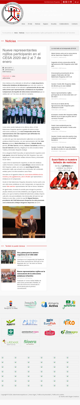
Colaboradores (64, 24)
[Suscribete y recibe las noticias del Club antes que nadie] (64, 173)
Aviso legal (32, 394)
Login (77, 2)
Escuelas (53, 24)
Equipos (45, 24)
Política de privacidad (44, 394)
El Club (30, 24)
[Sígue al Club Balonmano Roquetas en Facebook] (64, 2)
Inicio (16, 33)
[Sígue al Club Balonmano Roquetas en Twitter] (66, 2)
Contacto (75, 24)
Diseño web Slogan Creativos (69, 396)
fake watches (11, 186)
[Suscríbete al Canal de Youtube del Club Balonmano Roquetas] (71, 2)
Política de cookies (58, 394)
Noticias (37, 24)
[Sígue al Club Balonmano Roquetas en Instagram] (68, 2)
